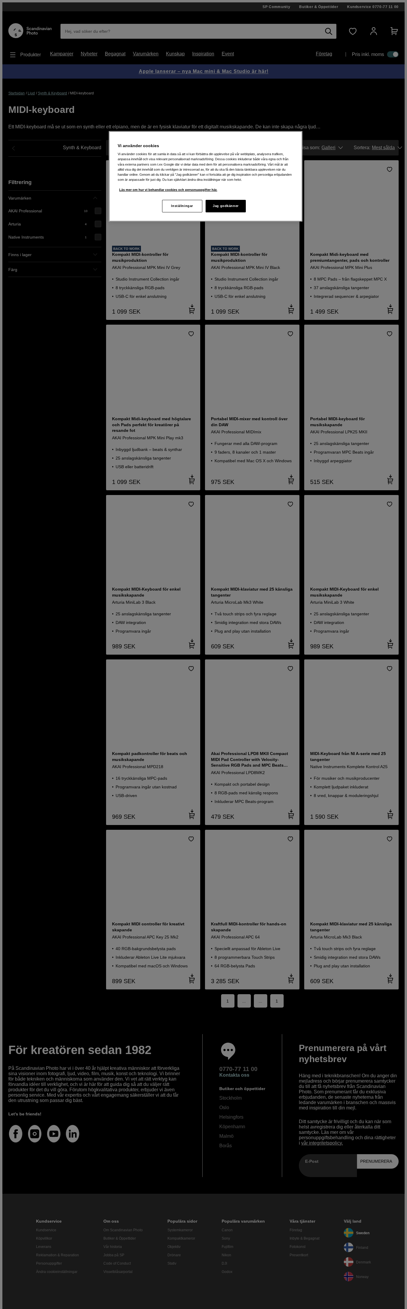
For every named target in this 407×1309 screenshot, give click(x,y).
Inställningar (182, 206)
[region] (205, 176)
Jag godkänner (225, 206)
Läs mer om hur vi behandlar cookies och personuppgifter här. (168, 190)
